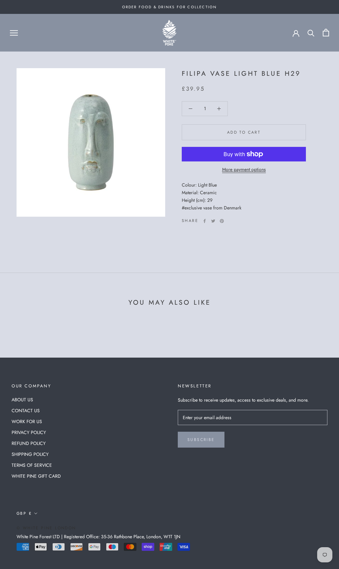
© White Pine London (46, 528)
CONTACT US (26, 410)
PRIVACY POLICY (29, 432)
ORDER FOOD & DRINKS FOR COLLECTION (169, 7)
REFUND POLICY (29, 443)
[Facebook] (205, 221)
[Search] (311, 32)
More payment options (244, 169)
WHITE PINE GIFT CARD (36, 476)
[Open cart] (326, 32)
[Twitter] (213, 221)
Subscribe (201, 440)
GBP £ (24, 513)
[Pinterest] (222, 221)
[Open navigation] (14, 32)
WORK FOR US (27, 421)
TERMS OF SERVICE (32, 465)
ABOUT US (22, 399)
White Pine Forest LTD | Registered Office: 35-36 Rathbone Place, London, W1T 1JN (98, 536)
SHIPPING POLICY (30, 454)
